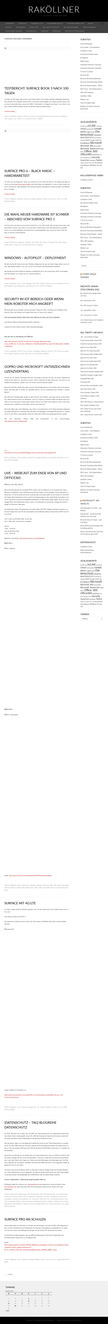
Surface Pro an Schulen (25, 1219)
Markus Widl (20, 887)
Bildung (37, 1259)
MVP (33, 242)
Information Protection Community (90, 64)
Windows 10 (94, 165)
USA (93, 162)
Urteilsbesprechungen (39, 1201)
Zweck (19, 118)
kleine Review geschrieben (22, 184)
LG (30, 1199)
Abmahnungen (22, 1194)
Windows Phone (28, 1204)
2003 (5, 887)
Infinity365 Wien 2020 (87, 378)
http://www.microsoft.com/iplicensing (15, 421)
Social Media (11, 1201)
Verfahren (50, 1201)
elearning (33, 885)
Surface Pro (17, 245)
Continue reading (10, 111)
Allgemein (14, 116)
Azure (90, 23)
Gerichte (46, 1196)
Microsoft (22, 23)
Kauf (5, 118)
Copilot (88, 132)
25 (15, 1306)
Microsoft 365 (37, 23)
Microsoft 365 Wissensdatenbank (90, 78)
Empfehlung (63, 116)
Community (90, 129)
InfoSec (8, 27)
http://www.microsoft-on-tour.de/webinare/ (32, 538)
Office (41, 887)
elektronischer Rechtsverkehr (13, 1196)
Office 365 (38, 242)
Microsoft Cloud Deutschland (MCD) (91, 82)
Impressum (56, 31)
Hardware (20, 116)
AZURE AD (99, 126)
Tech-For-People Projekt (87, 103)
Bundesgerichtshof (49, 1194)
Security (21, 353)
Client (19, 283)
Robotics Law (84, 99)
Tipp (26, 353)
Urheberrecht (87, 162)
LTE (38, 1107)
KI (100, 140)
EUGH (25, 1196)
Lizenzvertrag (52, 457)
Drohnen (29, 351)
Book (51, 116)
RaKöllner (54, 10)
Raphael (40, 118)
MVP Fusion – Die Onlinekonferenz (91, 89)
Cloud (23, 283)
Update (82, 162)
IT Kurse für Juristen (86, 71)
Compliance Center (86, 51)
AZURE (19, 351)
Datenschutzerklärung (74, 31)
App (29, 1194)
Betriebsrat (21, 27)
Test (15, 118)
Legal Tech (34, 27)
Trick (29, 353)
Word (51, 887)
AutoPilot (10, 286)
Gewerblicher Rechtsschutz (58, 1196)
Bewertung (46, 116)
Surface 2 (48, 1107)
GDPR (87, 140)
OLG (48, 1199)
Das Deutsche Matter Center (89, 54)
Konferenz (9, 23)
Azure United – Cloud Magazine (90, 47)
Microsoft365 (97, 146)
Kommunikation (23, 1199)
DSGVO (87, 137)
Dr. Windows (12, 887)
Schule (42, 1259)
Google (92, 140)
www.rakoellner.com (10, 1187)
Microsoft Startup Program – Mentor (91, 85)
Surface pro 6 (52, 199)
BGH (41, 1194)
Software (42, 283)
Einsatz (56, 116)
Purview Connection (75, 23)
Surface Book (8, 245)
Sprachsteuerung (27, 1201)
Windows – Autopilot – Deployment (35, 258)
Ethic (6, 353)
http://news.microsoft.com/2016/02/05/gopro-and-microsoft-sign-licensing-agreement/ (30, 452)
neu (102, 149)
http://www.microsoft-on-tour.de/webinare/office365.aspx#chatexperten (30, 875)
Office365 (46, 887)
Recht (59, 351)
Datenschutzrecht (54, 1204)
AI (81, 126)
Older (9, 1274)
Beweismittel (35, 1194)
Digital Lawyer (84, 61)
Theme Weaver (76, 1320)
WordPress (49, 1320)
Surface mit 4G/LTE (20, 903)
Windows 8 (19, 1204)
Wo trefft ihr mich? (51, 27)
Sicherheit (92, 160)
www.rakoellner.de (33, 1184)
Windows (32, 286)
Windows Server (51, 283)
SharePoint (84, 160)
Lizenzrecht (35, 1199)
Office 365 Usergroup (86, 92)
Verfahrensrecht (58, 1201)
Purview (85, 157)
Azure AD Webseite (86, 44)
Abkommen (14, 242)
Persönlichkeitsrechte (57, 1199)
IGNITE (97, 140)
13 (28, 1301)
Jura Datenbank (89, 27)
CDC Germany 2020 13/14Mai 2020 (91, 354)
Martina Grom (29, 887)
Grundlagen (36, 351)
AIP (83, 126)
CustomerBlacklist (55, 23)
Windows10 (60, 283)
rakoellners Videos (86, 96)
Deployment (21, 286)
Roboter (16, 353)
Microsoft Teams (88, 148)
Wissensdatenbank (71, 27)
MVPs (36, 887)
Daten (93, 132)
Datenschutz (31, 31)
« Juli (7, 1310)
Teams (99, 160)
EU (93, 137)
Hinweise (44, 31)
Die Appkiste (84, 58)
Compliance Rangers (13, 31)
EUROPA (96, 137)
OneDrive (95, 155)
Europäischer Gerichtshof (35, 1196)
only (27, 286)
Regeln (10, 353)
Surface (32, 116)
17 (8, 1303)
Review (45, 199)
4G (35, 1107)
